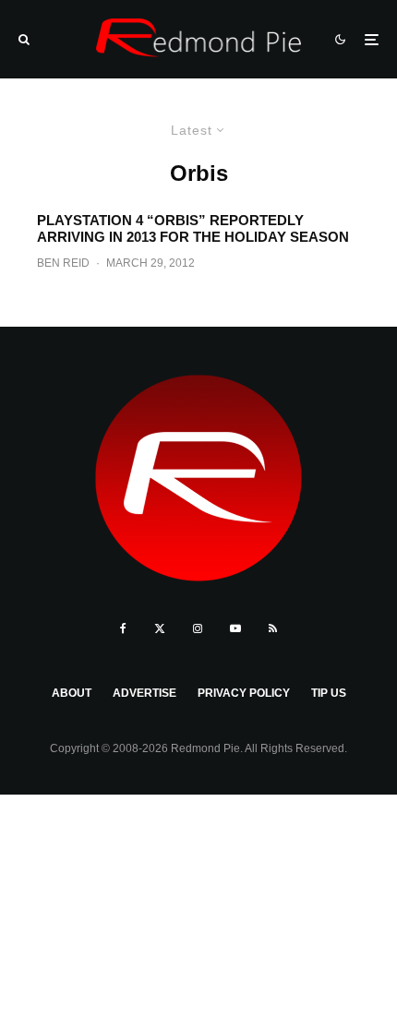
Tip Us (328, 693)
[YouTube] (235, 628)
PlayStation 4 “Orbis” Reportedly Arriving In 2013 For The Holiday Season (193, 228)
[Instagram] (197, 628)
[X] (159, 628)
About (71, 693)
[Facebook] (123, 628)
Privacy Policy (244, 693)
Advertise (144, 693)
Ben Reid (63, 263)
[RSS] (273, 628)
